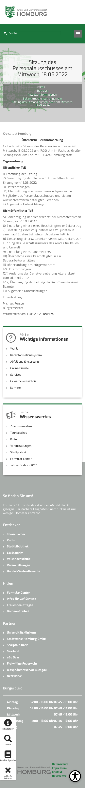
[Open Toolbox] (75, 776)
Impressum (59, 768)
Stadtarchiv (15, 553)
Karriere (15, 388)
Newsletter (59, 776)
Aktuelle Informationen (42, 95)
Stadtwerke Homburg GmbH (26, 639)
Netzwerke (14, 676)
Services (15, 375)
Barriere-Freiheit (18, 611)
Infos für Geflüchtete (21, 599)
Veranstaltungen (20, 446)
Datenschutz (60, 764)
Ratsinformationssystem (26, 355)
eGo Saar (13, 657)
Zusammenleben (21, 426)
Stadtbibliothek (17, 546)
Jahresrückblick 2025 (23, 465)
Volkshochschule (18, 559)
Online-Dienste (19, 368)
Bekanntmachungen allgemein (42, 99)
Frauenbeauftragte (20, 605)
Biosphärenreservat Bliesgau (27, 670)
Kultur (14, 439)
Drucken (48, 314)
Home (41, 87)
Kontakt (57, 772)
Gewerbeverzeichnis (23, 381)
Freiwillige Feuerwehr (22, 664)
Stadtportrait (18, 452)
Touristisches (18, 433)
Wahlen (15, 349)
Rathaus (42, 91)
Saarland (13, 651)
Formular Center (21, 459)
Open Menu (78, 34)
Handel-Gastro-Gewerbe (23, 571)
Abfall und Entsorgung (24, 362)
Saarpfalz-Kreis (17, 645)
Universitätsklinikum (21, 633)
